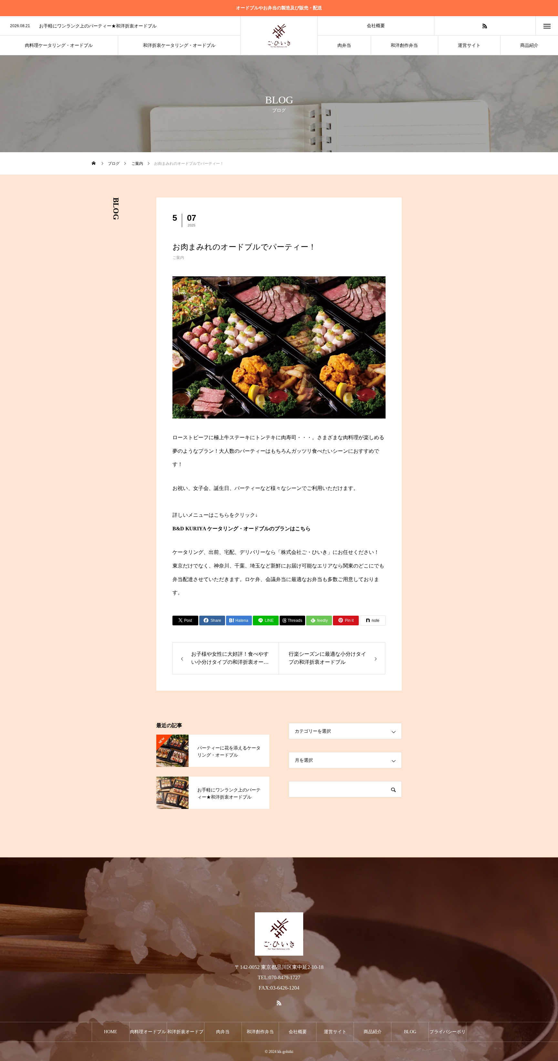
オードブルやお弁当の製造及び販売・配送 (279, 7)
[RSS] (485, 25)
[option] (120, 26)
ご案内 (178, 257)
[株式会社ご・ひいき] (279, 35)
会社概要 (376, 25)
